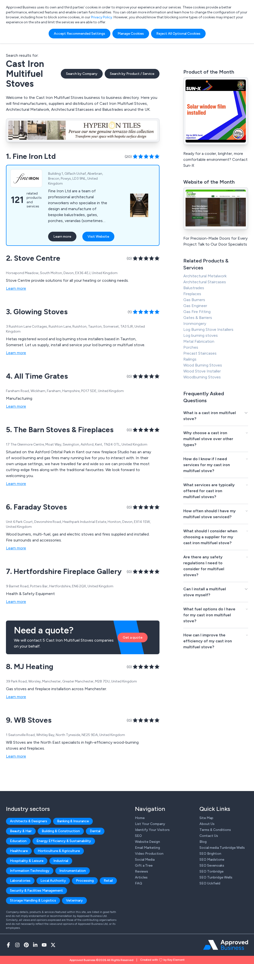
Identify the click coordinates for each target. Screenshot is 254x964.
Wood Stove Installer (202, 371)
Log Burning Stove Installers (208, 329)
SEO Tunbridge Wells (215, 877)
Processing (85, 881)
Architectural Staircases (204, 282)
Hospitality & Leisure (26, 861)
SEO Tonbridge (211, 871)
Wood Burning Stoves (202, 365)
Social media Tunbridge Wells (222, 848)
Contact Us (208, 836)
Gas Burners (194, 299)
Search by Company (81, 74)
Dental (95, 831)
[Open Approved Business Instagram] (17, 944)
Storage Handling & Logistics (33, 900)
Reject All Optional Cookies (178, 33)
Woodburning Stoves (202, 377)
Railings (189, 359)
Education (18, 841)
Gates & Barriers (197, 317)
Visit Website (98, 236)
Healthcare (19, 851)
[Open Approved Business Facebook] (8, 944)
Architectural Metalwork (204, 276)
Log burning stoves (200, 335)
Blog (203, 842)
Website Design (147, 842)
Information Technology (29, 871)
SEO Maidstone (211, 859)
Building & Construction (61, 831)
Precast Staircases (200, 353)
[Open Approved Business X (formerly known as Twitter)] (53, 944)
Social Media (145, 859)
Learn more (62, 236)
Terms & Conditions (215, 830)
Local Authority (53, 881)
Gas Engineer (195, 305)
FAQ (138, 883)
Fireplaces (192, 293)
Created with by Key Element (162, 960)
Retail (108, 881)
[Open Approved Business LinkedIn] (35, 944)
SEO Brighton (210, 853)
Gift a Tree (144, 865)
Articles (141, 877)
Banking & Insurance (73, 821)
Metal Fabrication (198, 341)
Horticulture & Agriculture (59, 851)
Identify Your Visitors (152, 830)
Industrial (60, 861)
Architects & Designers (28, 821)
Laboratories (20, 881)
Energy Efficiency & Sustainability (63, 841)
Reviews (141, 871)
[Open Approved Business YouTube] (44, 944)
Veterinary (74, 900)
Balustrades (193, 287)
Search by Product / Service (132, 74)
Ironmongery (194, 323)
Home (140, 818)
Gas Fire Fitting (197, 311)
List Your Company (150, 824)
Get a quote (132, 637)
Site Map (206, 818)
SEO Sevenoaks (211, 865)
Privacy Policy (101, 17)
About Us (207, 824)
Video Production (149, 853)
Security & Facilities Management (36, 890)
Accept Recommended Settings (79, 33)
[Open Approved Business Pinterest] (26, 944)
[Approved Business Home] (225, 945)
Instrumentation (72, 871)
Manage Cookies (131, 33)
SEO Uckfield (209, 883)
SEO (138, 836)
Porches (190, 347)
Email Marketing (147, 848)
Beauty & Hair (21, 831)
